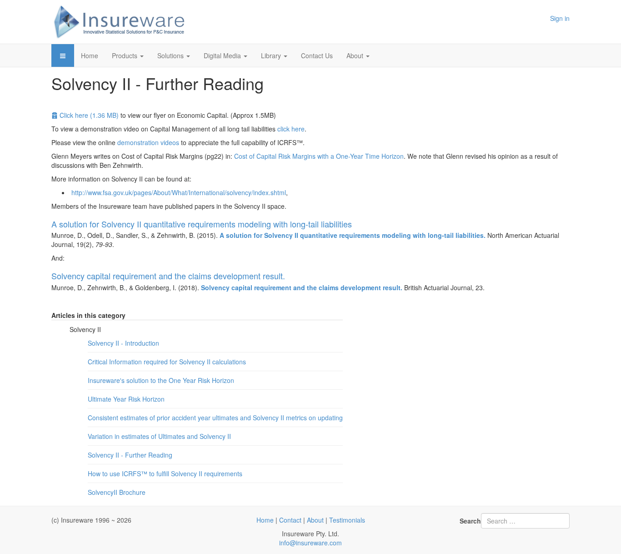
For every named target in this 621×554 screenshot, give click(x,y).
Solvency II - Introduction (123, 343)
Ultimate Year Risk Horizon (126, 398)
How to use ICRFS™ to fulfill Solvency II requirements (165, 473)
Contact (290, 519)
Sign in (560, 18)
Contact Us (317, 55)
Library (272, 55)
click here (291, 128)
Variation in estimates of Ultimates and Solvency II (159, 436)
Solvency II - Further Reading (130, 454)
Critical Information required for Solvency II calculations (167, 361)
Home (89, 55)
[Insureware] (119, 22)
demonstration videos (148, 142)
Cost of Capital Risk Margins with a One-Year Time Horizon (319, 156)
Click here (89, 115)
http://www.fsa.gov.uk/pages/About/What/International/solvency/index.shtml (178, 192)
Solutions (171, 55)
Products (125, 55)
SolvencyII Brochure (116, 492)
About (355, 55)
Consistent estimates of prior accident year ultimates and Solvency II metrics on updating (215, 417)
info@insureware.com (310, 542)
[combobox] (525, 521)
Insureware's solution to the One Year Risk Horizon (161, 380)
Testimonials (347, 519)
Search (470, 520)
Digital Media (223, 55)
